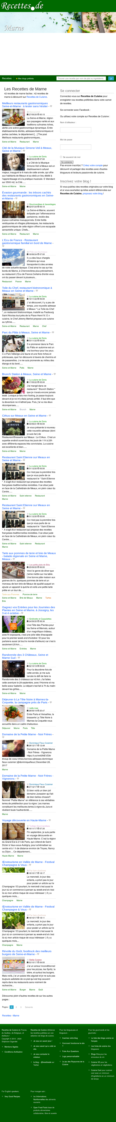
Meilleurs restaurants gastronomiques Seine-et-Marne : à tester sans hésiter (25, 105)
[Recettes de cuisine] (22, 5)
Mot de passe (66, 139)
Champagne (7, 900)
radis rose (33, 707)
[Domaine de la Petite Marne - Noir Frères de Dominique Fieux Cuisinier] (13, 748)
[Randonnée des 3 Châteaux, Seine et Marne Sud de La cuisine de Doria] (13, 668)
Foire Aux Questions (70, 1051)
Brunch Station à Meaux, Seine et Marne (26, 374)
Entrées (23, 648)
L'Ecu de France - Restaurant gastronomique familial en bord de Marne (27, 242)
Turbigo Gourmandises (39, 825)
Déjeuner (6, 727)
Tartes (48, 597)
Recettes (7, 78)
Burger (23, 989)
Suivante (29, 1007)
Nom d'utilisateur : (68, 122)
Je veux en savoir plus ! (42, 1041)
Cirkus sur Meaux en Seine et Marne (24, 415)
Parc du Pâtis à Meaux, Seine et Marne (26, 332)
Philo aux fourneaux (38, 251)
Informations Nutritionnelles (39, 1098)
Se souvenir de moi (71, 157)
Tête (33, 727)
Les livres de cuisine (99, 1046)
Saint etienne (26, 495)
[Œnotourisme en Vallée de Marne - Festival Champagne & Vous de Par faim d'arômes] (13, 875)
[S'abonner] (28, 111)
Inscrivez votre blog (70, 1038)
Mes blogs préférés (26, 78)
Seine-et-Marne (9, 141)
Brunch (23, 409)
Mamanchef (34, 111)
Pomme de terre (30, 594)
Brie (4, 600)
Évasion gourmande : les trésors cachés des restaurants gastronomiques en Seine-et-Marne (28, 195)
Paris (25, 727)
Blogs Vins (95, 1054)
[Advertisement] (58, 54)
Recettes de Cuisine (37, 96)
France (18, 281)
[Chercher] (111, 78)
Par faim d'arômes (37, 870)
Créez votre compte (93, 165)
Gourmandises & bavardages (42, 204)
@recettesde (46, 1062)
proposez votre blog (93, 193)
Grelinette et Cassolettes (40, 618)
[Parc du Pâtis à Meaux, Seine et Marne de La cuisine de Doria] (13, 343)
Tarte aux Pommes (10, 594)
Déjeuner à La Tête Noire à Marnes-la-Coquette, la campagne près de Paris (25, 701)
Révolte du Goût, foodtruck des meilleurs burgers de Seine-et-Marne (26, 953)
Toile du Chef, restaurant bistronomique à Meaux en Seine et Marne (27, 289)
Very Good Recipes (12, 1096)
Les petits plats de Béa (39, 564)
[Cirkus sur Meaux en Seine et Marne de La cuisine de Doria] (13, 426)
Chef (44, 325)
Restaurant (25, 141)
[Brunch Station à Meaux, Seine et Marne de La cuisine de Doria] (13, 384)
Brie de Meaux (26, 597)
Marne (36, 141)
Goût (40, 989)
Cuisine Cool (96, 1070)
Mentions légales (11, 1046)
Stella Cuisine (35, 959)
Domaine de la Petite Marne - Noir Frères (27, 734)
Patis (22, 367)
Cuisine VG (95, 1062)
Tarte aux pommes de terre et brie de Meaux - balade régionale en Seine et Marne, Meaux (29, 556)
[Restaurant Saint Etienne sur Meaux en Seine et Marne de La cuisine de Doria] (13, 471)
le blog (36, 1062)
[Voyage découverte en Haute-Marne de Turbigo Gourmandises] (13, 831)
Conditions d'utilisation (13, 1051)
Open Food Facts (40, 1107)
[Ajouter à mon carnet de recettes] (51, 106)
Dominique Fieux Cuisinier (41, 742)
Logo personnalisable (70, 1056)
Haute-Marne (8, 855)
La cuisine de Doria (38, 156)
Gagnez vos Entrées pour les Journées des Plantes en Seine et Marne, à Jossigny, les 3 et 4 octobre (28, 610)
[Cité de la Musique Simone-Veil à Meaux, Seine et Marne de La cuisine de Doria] (13, 161)
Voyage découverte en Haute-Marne (24, 820)
